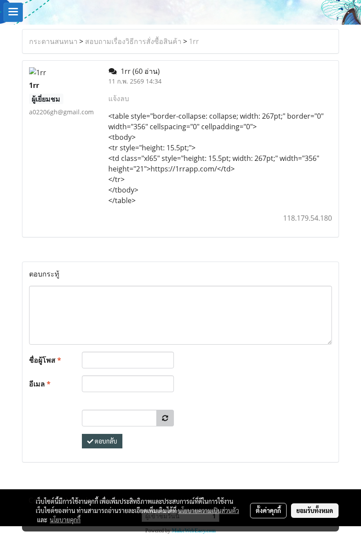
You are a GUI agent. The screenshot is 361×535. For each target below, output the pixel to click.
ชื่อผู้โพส (45, 360)
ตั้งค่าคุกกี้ (268, 510)
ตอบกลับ (105, 441)
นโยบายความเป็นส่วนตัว (208, 510)
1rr (194, 41)
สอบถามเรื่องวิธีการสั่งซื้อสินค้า (133, 41)
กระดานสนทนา (53, 41)
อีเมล (40, 384)
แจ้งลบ (118, 98)
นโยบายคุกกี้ (65, 520)
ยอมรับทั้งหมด (314, 510)
